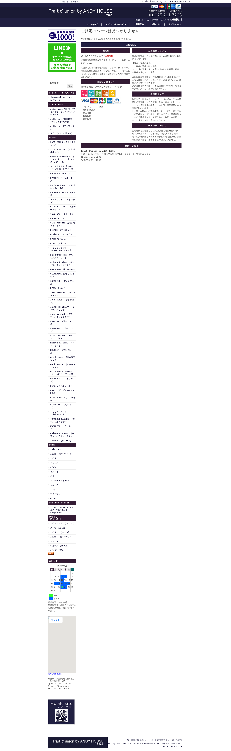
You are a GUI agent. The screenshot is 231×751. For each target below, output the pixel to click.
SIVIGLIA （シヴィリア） (61, 405)
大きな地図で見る (55, 674)
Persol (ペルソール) (61, 386)
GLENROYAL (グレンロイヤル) (62, 275)
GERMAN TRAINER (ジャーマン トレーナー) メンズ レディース (62, 159)
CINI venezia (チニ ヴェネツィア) (62, 224)
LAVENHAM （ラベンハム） (61, 329)
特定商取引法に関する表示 (169, 740)
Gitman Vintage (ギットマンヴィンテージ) (62, 263)
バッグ (53, 489)
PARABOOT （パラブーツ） (61, 380)
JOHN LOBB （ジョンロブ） (62, 301)
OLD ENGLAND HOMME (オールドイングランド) (61, 372)
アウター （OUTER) (59, 532)
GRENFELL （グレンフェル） (62, 282)
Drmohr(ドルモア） (59, 239)
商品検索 (54, 83)
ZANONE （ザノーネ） (61, 440)
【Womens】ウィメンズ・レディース (62, 98)
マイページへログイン (116, 24)
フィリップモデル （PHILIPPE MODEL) (60, 249)
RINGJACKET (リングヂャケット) (63, 398)
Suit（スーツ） (58, 449)
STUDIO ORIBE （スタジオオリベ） (62, 150)
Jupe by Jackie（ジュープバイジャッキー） (62, 315)
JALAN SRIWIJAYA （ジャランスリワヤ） (62, 308)
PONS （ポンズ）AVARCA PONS (62, 391)
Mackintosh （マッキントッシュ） (62, 365)
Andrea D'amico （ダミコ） (62, 193)
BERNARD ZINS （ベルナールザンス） (63, 208)
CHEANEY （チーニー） (61, 218)
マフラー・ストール (59, 480)
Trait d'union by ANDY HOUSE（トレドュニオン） (168, 1)
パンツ (53, 467)
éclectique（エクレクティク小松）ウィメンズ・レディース (62, 112)
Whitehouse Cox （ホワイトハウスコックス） (62, 434)
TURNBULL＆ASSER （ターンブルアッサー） (62, 420)
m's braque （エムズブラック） (62, 358)
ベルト (53, 476)
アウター (54, 458)
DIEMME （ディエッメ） (61, 230)
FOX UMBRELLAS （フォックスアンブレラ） (62, 256)
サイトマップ (175, 24)
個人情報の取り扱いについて (140, 740)
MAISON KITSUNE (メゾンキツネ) (62, 344)
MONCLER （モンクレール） (61, 351)
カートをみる (92, 24)
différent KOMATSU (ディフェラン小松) (61, 120)
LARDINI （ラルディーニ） (61, 322)
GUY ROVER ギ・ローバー (62, 269)
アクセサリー (56, 494)
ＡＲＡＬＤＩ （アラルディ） (62, 200)
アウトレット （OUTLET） (62, 523)
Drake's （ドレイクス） (62, 234)
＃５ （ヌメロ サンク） (61, 133)
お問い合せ (156, 24)
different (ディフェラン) (62, 127)
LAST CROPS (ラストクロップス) (63, 143)
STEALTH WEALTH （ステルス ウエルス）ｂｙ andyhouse (62, 510)
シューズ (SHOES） (59, 546)
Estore (178, 746)
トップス (54, 463)
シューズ (54, 485)
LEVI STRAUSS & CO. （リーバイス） (61, 337)
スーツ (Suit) (57, 528)
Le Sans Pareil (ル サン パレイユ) (63, 186)
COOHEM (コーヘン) (60, 173)
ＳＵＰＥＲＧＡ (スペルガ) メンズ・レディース (61, 167)
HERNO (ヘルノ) (58, 288)
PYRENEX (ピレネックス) (61, 179)
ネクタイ (54, 472)
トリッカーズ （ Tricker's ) (58, 413)
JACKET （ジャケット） (61, 537)
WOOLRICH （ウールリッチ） (62, 427)
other (53, 498)
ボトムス (54, 541)
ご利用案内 (139, 24)
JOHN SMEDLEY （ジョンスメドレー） (62, 293)
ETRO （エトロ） (58, 243)
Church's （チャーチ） (62, 214)
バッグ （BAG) (57, 550)
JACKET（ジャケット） (61, 454)
